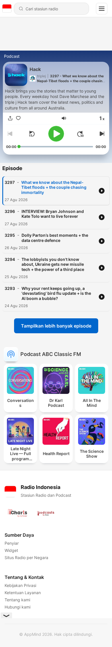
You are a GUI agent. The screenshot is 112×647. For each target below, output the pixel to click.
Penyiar (12, 543)
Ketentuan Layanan (23, 592)
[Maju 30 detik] (80, 133)
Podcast (12, 56)
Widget (11, 550)
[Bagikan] (10, 118)
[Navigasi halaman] (101, 8)
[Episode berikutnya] (101, 133)
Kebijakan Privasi (20, 585)
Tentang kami (17, 599)
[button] (64, 118)
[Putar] (56, 134)
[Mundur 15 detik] (31, 133)
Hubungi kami (17, 606)
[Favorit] (18, 118)
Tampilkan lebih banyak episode (56, 326)
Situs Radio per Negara (26, 557)
